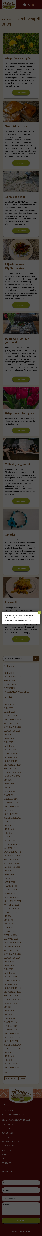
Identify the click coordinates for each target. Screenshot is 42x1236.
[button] (38, 5)
